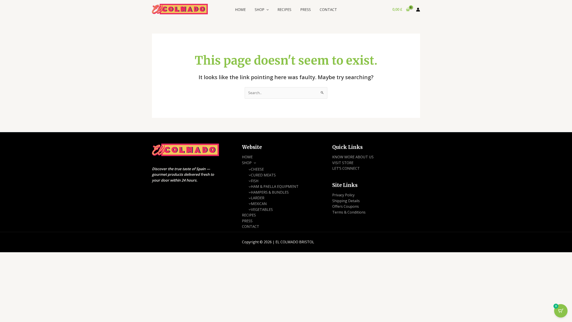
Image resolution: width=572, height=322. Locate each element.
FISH (255, 180)
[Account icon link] (418, 10)
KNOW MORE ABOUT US (353, 157)
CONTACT (328, 9)
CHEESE (257, 169)
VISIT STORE (342, 162)
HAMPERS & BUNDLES (270, 192)
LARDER (257, 197)
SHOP (259, 9)
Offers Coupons (345, 206)
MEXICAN (259, 203)
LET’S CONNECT (346, 168)
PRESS (305, 9)
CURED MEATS (263, 175)
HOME (240, 9)
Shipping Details (346, 200)
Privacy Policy (343, 195)
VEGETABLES (262, 209)
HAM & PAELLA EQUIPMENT (275, 186)
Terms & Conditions (349, 212)
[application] (266, 9)
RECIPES (284, 9)
